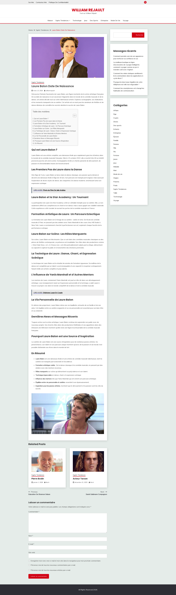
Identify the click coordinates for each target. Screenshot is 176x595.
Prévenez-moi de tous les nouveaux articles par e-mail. (50, 570)
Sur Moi (31, 2)
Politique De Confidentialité (58, 2)
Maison (50, 20)
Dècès (115, 122)
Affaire (115, 110)
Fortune (116, 155)
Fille (114, 148)
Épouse (116, 137)
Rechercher (139, 35)
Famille (115, 140)
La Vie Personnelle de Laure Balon (45, 136)
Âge (114, 114)
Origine (115, 178)
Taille (115, 193)
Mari (115, 170)
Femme (116, 144)
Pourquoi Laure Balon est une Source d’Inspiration (52, 141)
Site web (31, 552)
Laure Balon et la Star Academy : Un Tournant (49, 123)
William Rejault (88, 10)
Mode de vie (115, 20)
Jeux (85, 20)
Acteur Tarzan (80, 478)
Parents (116, 182)
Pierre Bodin (37, 478)
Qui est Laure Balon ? (41, 119)
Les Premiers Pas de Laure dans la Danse (48, 121)
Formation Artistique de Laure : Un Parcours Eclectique (52, 126)
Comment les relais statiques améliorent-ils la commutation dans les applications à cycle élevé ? (128, 75)
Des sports (94, 20)
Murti (47, 482)
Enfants (116, 129)
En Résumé (38, 143)
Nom (30, 536)
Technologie (77, 20)
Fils (114, 152)
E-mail (31, 544)
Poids (115, 185)
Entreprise (104, 20)
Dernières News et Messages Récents (46, 138)
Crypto (115, 118)
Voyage (125, 20)
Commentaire (33, 512)
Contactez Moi (41, 2)
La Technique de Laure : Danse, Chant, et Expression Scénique (55, 131)
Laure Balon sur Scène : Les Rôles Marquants (49, 128)
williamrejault (50, 90)
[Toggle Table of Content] (73, 115)
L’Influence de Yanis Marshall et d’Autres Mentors (50, 133)
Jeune (115, 159)
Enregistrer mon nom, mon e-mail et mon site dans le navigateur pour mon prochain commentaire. (66, 561)
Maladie (116, 167)
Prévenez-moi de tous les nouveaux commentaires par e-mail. (53, 565)
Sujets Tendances (62, 20)
